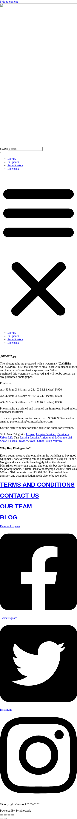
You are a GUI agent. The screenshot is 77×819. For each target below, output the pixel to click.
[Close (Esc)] (12, 814)
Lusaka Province (46, 434)
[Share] (8, 814)
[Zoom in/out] (1, 814)
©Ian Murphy (54, 440)
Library (11, 158)
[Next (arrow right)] (5, 818)
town (33, 440)
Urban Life (6, 437)
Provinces (63, 434)
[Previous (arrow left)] (1, 818)
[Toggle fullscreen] (5, 814)
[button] (38, 250)
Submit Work (15, 165)
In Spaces (13, 162)
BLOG (8, 517)
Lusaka (30, 434)
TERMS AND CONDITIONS (37, 484)
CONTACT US (19, 495)
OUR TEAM (16, 506)
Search (4, 148)
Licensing (13, 168)
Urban (40, 440)
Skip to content (9, 1)
